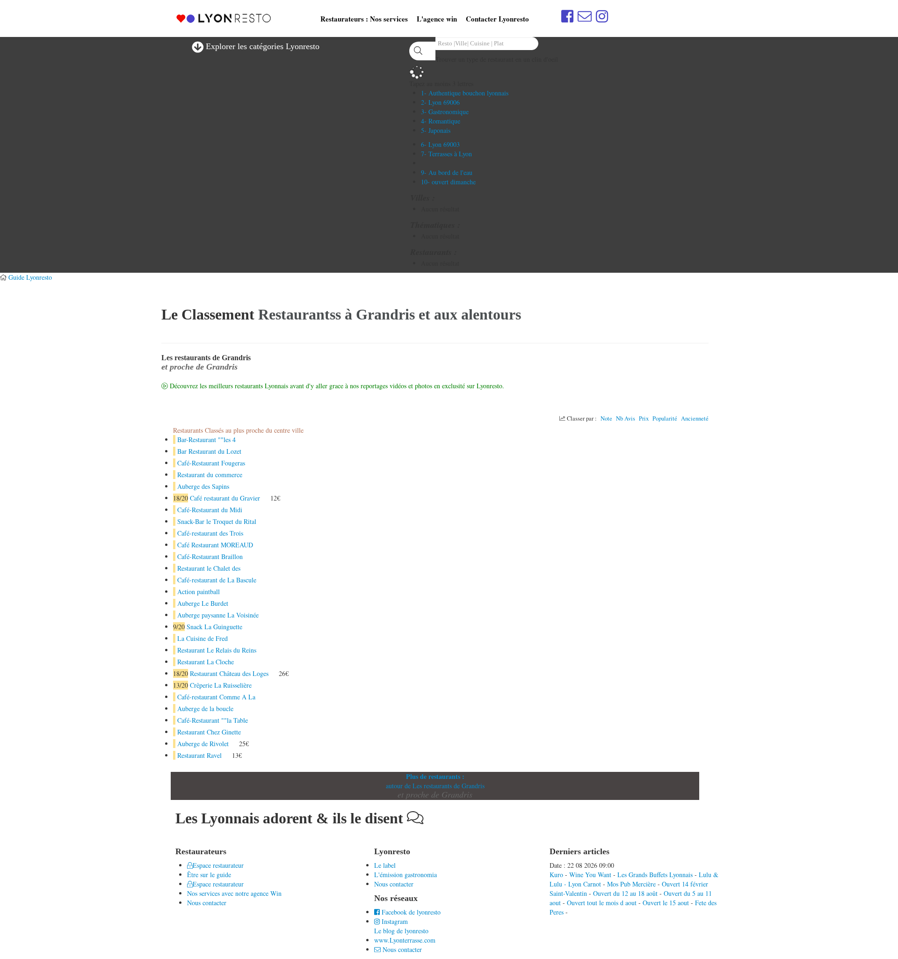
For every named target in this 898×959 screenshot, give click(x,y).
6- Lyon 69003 (440, 144)
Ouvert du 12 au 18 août (625, 893)
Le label (385, 865)
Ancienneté (695, 418)
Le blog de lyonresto (401, 930)
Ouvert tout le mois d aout (602, 902)
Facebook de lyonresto (410, 912)
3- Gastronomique (445, 111)
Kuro (556, 874)
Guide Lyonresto (30, 277)
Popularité (664, 418)
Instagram (394, 921)
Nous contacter (206, 902)
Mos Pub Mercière (631, 883)
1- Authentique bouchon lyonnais (464, 92)
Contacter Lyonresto (497, 19)
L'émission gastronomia (405, 874)
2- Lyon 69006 (440, 102)
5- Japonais (435, 130)
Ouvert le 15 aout (666, 902)
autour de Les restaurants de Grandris (435, 785)
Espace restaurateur (218, 865)
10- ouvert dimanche (448, 181)
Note (606, 418)
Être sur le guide (209, 874)
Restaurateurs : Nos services (364, 19)
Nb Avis (625, 418)
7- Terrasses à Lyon (446, 153)
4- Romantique (440, 120)
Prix (644, 418)
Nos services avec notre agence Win (234, 893)
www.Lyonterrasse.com (404, 940)
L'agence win (437, 19)
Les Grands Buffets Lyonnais (655, 874)
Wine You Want (590, 874)
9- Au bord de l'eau (446, 172)
